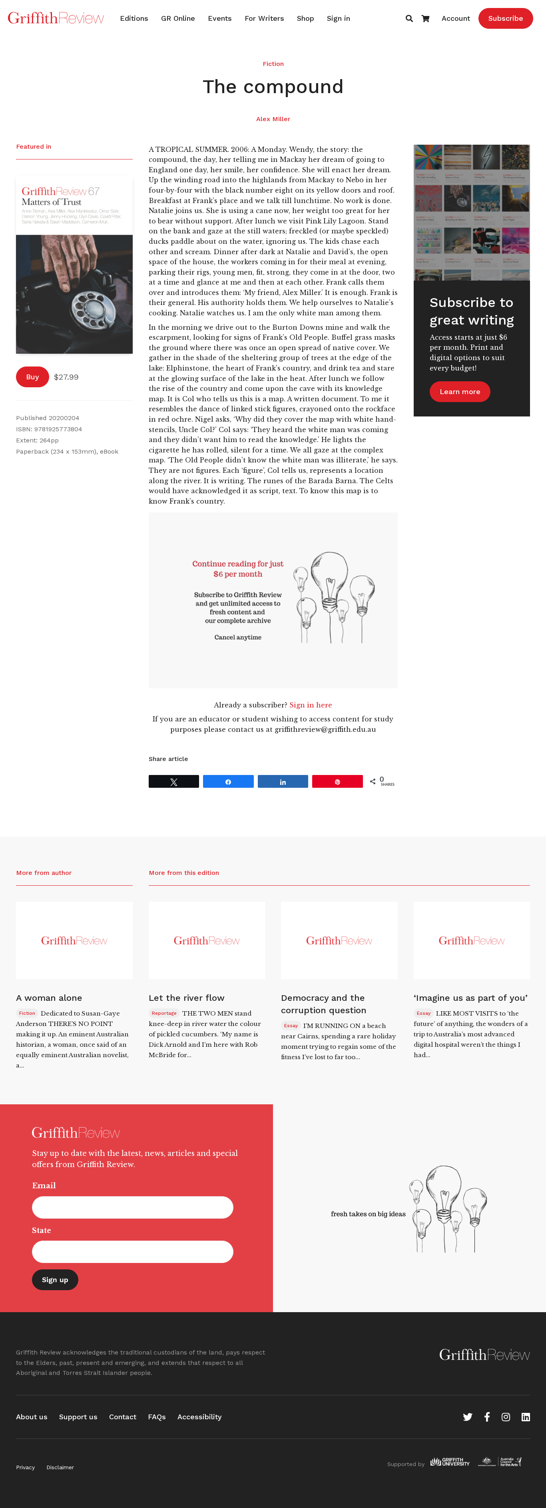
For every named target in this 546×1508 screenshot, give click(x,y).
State (41, 1230)
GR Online (178, 18)
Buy (32, 377)
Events (220, 18)
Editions (134, 18)
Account (456, 18)
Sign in (338, 18)
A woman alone (49, 998)
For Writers (264, 18)
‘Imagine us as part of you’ (471, 998)
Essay (291, 1025)
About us (32, 1416)
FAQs (157, 1416)
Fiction (273, 64)
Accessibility (199, 1416)
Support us (78, 1416)
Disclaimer (60, 1467)
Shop (305, 18)
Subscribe (505, 18)
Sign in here (310, 705)
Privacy (25, 1467)
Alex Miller (273, 119)
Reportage (164, 1013)
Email (44, 1185)
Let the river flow (187, 998)
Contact (122, 1416)
